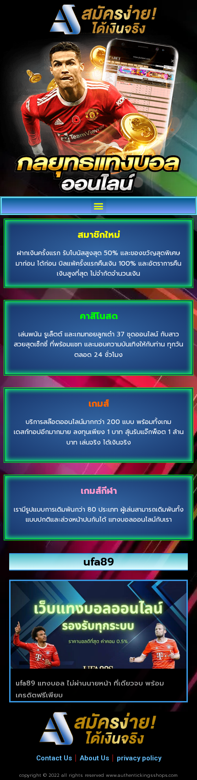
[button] (98, 205)
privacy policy (139, 758)
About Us (94, 758)
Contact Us (54, 758)
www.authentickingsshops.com (142, 775)
